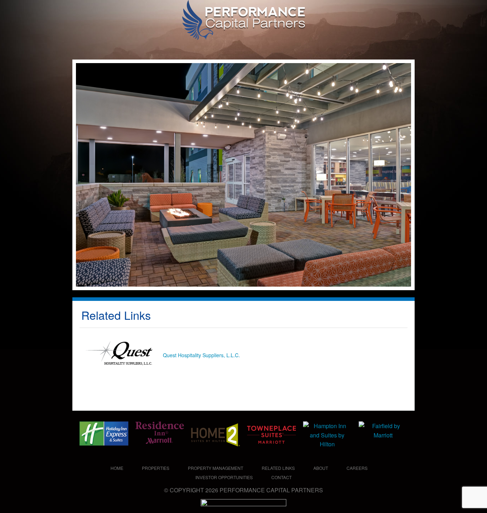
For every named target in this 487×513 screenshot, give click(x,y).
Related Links (278, 468)
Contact (281, 477)
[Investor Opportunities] (352, 46)
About (320, 468)
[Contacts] (394, 46)
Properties (155, 468)
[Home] (84, 46)
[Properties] (114, 46)
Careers (357, 468)
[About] (243, 46)
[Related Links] (216, 46)
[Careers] (294, 46)
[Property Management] (167, 46)
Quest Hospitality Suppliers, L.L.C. (201, 355)
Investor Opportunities (224, 477)
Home (117, 468)
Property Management (215, 468)
